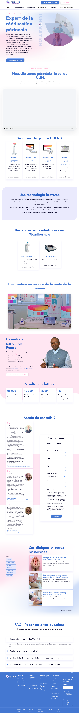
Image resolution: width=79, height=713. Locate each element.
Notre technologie (32, 682)
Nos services (31, 7)
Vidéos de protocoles (10, 572)
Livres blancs (10, 562)
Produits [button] (7, 7)
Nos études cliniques (54, 697)
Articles (9, 559)
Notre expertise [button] (42, 7)
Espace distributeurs (43, 690)
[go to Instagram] (63, 677)
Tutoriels (9, 576)
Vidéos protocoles (54, 687)
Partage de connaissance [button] (66, 7)
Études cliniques (9, 567)
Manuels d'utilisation (54, 680)
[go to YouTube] (72, 677)
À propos (53, 7)
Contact (66, 2)
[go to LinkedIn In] (66, 677)
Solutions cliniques (19, 7)
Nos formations (33, 685)
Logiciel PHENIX (33, 688)
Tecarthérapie (21, 685)
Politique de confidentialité (52, 506)
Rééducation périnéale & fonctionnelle (21, 681)
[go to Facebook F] (69, 677)
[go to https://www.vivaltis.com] (13, 2)
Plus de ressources (66, 611)
